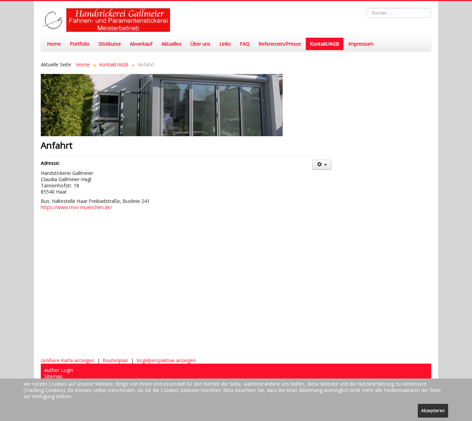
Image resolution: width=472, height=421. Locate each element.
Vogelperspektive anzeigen (166, 360)
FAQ (244, 43)
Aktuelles (171, 43)
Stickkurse (109, 43)
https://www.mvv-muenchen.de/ (76, 207)
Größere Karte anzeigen (67, 360)
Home (54, 43)
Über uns (200, 43)
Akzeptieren (433, 410)
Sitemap (53, 376)
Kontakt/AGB (324, 43)
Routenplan (115, 360)
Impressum (361, 43)
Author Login (58, 370)
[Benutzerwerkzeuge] (321, 165)
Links (225, 43)
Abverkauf (141, 43)
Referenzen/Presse (279, 43)
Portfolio (79, 43)
